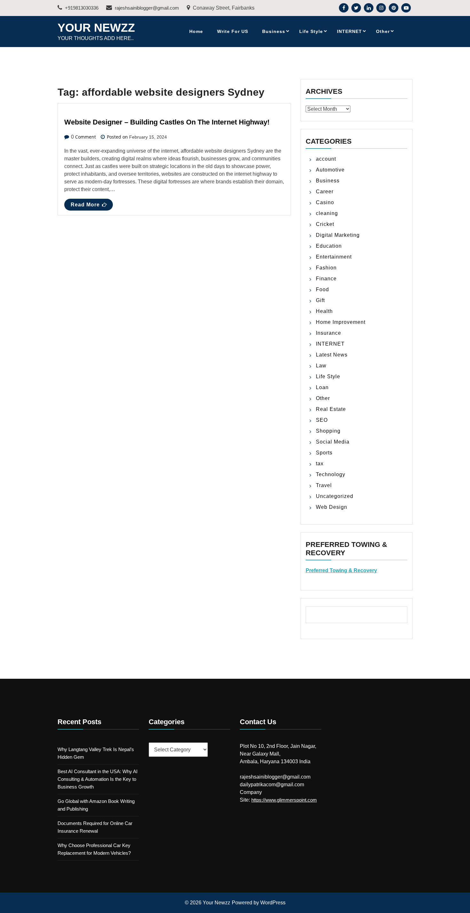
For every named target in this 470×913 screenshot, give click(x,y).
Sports (324, 452)
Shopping (328, 431)
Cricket (325, 224)
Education (329, 246)
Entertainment (334, 257)
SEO (322, 420)
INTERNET (349, 31)
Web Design (331, 507)
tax (320, 463)
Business (273, 31)
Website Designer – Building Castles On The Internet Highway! (167, 122)
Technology (330, 474)
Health (324, 311)
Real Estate (331, 409)
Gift (320, 300)
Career (324, 191)
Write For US (232, 31)
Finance (326, 278)
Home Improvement (340, 322)
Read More (85, 204)
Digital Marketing (338, 235)
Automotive (330, 169)
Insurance (328, 333)
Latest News (332, 354)
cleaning (327, 213)
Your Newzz (96, 27)
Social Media (332, 441)
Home (196, 31)
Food (322, 289)
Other (383, 31)
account (326, 159)
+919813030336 (81, 8)
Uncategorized (334, 496)
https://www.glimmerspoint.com (284, 800)
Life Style (311, 31)
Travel (324, 485)
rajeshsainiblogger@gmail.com (146, 8)
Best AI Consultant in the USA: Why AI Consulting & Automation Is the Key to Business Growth (97, 779)
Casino (325, 202)
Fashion (326, 267)
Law (321, 365)
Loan (322, 387)
